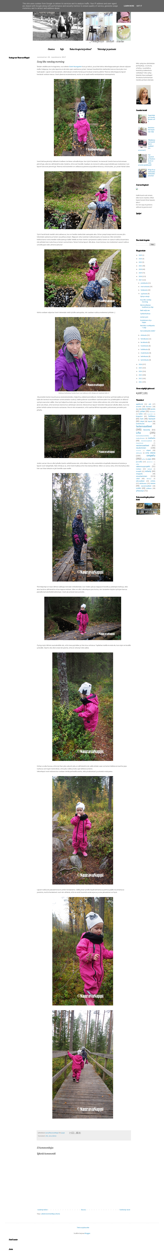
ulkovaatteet (140, 481)
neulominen (141, 448)
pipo (149, 459)
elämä (144, 409)
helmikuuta (145, 356)
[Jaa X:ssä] (75, 1133)
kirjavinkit (150, 414)
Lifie (47, 1136)
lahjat (142, 421)
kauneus (152, 411)
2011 (140, 382)
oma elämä (52, 1136)
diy (137, 409)
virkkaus (149, 488)
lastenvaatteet (144, 426)
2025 (140, 255)
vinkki (138, 488)
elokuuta (144, 335)
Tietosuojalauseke (83, 1227)
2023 (140, 259)
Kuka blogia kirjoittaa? (81, 49)
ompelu (151, 455)
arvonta (138, 407)
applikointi (139, 404)
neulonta (138, 450)
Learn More (129, 6)
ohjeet (148, 450)
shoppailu (139, 474)
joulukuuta (144, 283)
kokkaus (151, 416)
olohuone (139, 453)
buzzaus (149, 407)
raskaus (138, 469)
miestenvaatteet (146, 441)
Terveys (149, 478)
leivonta (146, 430)
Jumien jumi (144, 317)
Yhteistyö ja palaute (106, 49)
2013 (140, 375)
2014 (140, 371)
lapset (150, 421)
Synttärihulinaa (145, 314)
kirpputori (139, 416)
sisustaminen (141, 476)
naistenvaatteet (142, 446)
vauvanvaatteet (146, 486)
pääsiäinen (150, 462)
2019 (140, 273)
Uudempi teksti (42, 1210)
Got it (139, 6)
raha (137, 464)
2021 (140, 266)
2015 (140, 368)
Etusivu (51, 49)
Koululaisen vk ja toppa (145, 321)
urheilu (153, 481)
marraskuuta (145, 287)
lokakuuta (144, 290)
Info (62, 49)
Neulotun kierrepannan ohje (151, 130)
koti (141, 419)
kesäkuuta (144, 342)
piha (143, 459)
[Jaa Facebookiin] (77, 1133)
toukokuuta (145, 346)
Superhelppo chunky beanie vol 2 (151, 118)
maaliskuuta (145, 353)
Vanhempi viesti (124, 1210)
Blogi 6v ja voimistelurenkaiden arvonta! (151, 173)
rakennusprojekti (143, 467)
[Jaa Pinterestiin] (79, 1133)
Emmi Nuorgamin (75, 67)
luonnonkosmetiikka (142, 436)
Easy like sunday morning (145, 301)
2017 (140, 280)
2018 (140, 276)
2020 (140, 269)
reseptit (138, 471)
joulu (153, 409)
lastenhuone (140, 424)
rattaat (149, 469)
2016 (140, 364)
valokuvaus (143, 483)
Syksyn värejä (144, 296)
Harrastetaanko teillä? (147, 331)
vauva (152, 483)
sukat (138, 479)
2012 (140, 378)
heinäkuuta (145, 339)
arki (150, 404)
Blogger (87, 1233)
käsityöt (152, 419)
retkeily (148, 471)
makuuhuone (140, 438)
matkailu (151, 438)
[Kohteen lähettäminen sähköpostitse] (70, 1133)
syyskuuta (144, 294)
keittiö (141, 414)
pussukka (139, 462)
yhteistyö (140, 491)
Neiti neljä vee (145, 310)
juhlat (142, 411)
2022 (140, 262)
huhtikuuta (144, 349)
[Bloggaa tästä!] (73, 1133)
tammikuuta (145, 360)
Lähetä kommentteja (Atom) (50, 1214)
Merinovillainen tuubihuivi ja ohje (146, 306)
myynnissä (139, 443)
